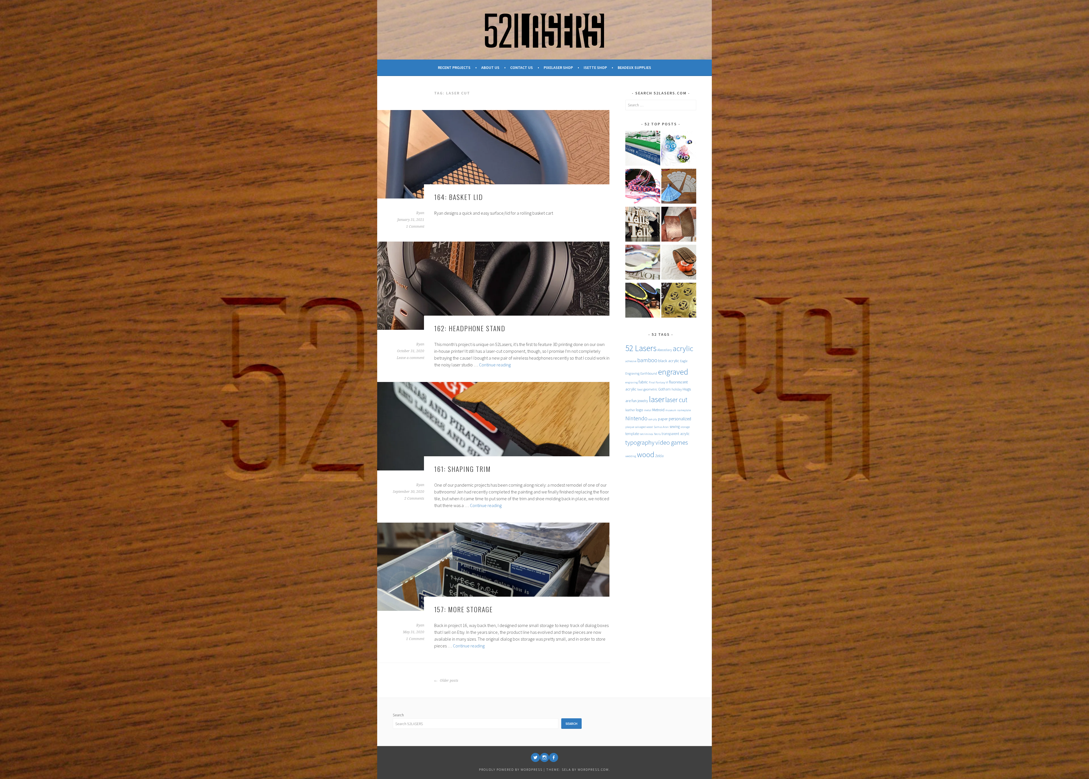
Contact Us (521, 67)
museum (670, 410)
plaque (629, 427)
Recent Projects (454, 67)
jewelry (643, 400)
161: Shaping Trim (462, 469)
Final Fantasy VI (658, 382)
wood (645, 454)
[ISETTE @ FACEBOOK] (553, 757)
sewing (675, 426)
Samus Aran (661, 427)
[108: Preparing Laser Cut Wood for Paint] (642, 263)
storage (685, 427)
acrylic (683, 348)
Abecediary (664, 350)
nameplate (684, 410)
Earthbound (648, 373)
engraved (673, 372)
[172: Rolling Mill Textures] (678, 225)
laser (656, 399)
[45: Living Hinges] (678, 263)
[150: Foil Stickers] (678, 301)
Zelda (659, 455)
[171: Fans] (678, 187)
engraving (631, 382)
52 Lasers (641, 348)
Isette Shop (595, 67)
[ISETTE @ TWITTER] (535, 757)
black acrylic (668, 360)
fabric (643, 382)
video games (671, 442)
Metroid (658, 409)
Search (398, 714)
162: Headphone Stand (469, 328)
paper (663, 418)
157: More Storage (463, 609)
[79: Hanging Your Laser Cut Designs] (642, 225)
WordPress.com (593, 769)
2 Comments (414, 499)
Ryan (420, 213)
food (640, 389)
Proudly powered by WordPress (511, 769)
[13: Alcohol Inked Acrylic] (678, 149)
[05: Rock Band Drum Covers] (642, 301)
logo (639, 409)
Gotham (664, 389)
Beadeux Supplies (634, 67)
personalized (680, 418)
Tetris (657, 434)
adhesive (630, 361)
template (632, 433)
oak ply (652, 419)
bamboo (647, 360)
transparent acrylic (675, 433)
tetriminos (646, 434)
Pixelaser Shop (558, 67)
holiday (677, 389)
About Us (490, 67)
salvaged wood (644, 427)
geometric (650, 389)
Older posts (448, 681)
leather (630, 410)
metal (647, 410)
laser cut (676, 400)
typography (640, 442)
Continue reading (495, 365)
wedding (630, 456)
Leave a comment (410, 358)
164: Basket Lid (458, 197)
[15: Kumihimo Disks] (642, 187)
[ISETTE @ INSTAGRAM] (544, 757)
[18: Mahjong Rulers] (642, 149)
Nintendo (636, 418)
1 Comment (415, 227)
